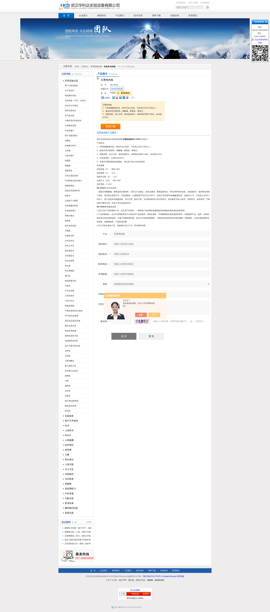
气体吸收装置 (70, 125)
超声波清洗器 (70, 226)
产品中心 (85, 66)
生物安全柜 (69, 236)
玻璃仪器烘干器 (71, 336)
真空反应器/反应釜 (72, 321)
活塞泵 (67, 396)
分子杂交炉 (69, 90)
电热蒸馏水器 (70, 281)
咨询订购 (111, 126)
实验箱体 (69, 416)
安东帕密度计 (70, 211)
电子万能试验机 (71, 85)
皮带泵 (67, 351)
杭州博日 (69, 445)
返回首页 (182, 3)
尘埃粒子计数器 (71, 201)
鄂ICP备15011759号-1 (152, 576)
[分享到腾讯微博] (120, 97)
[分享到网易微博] (127, 97)
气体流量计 (69, 131)
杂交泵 (67, 391)
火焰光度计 (69, 156)
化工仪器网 (135, 590)
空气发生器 (69, 115)
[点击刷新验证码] (142, 321)
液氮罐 (67, 166)
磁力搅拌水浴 (70, 366)
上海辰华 (69, 430)
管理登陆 (180, 576)
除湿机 (67, 411)
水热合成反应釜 (71, 176)
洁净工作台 (69, 301)
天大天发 (69, 469)
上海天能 (69, 464)
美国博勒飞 (70, 488)
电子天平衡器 (71, 420)
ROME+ (89, 522)
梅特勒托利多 (71, 508)
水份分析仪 (69, 241)
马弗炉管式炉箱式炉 (73, 120)
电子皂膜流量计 (71, 136)
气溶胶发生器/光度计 (73, 181)
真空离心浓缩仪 (71, 371)
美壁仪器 (69, 513)
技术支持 (138, 15)
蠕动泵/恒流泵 (71, 406)
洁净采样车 (69, 296)
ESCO (68, 435)
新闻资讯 (101, 15)
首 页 (66, 15)
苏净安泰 (69, 503)
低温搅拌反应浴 (71, 341)
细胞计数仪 (69, 216)
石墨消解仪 (69, 361)
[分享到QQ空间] (113, 97)
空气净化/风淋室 (71, 316)
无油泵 (67, 356)
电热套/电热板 (71, 331)
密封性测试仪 (70, 110)
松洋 (67, 425)
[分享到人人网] (123, 97)
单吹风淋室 (69, 261)
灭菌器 (67, 231)
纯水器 (67, 266)
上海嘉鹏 (69, 440)
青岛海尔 (69, 459)
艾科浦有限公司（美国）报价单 (78, 544)
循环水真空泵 (70, 326)
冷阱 (67, 381)
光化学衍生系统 (71, 105)
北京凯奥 (69, 479)
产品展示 (119, 15)
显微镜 (68, 483)
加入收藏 (194, 3)
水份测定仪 (69, 256)
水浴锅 (67, 151)
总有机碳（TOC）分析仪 (75, 100)
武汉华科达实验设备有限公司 (89, 6)
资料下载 (156, 15)
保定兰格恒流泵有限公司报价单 (78, 540)
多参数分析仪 (70, 146)
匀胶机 (67, 286)
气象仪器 (69, 498)
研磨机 (67, 376)
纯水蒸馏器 (69, 271)
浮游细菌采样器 (71, 206)
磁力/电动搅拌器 (71, 401)
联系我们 (206, 3)
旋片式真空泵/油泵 (72, 346)
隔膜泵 (67, 386)
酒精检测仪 (69, 186)
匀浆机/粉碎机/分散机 (74, 311)
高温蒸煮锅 (69, 306)
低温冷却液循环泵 (72, 191)
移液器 (67, 221)
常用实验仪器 (96, 66)
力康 (67, 454)
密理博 (68, 450)
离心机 (67, 276)
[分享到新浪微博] (117, 97)
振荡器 (67, 161)
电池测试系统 (70, 95)
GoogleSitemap (169, 576)
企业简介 (83, 15)
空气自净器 (69, 291)
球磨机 (67, 141)
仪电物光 (69, 474)
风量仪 (67, 196)
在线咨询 (174, 15)
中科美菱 (69, 493)
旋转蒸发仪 (69, 251)
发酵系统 (68, 171)
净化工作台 (69, 246)
